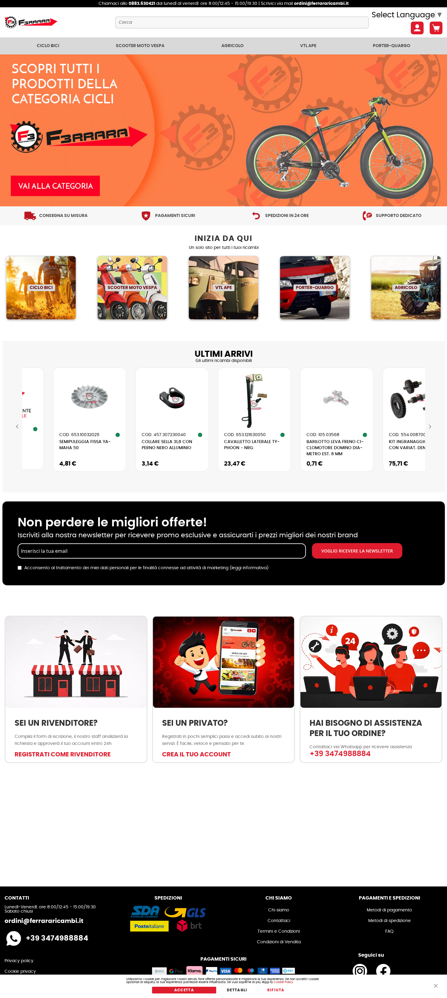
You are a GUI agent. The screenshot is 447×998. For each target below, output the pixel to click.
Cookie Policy (283, 982)
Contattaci (279, 921)
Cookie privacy (20, 971)
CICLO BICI (41, 288)
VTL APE (223, 288)
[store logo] (31, 22)
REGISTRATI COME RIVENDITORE (63, 755)
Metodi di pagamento (389, 910)
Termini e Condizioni (279, 931)
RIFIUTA (275, 990)
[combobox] (242, 22)
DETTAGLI (237, 990)
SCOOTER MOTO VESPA (132, 288)
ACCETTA (184, 990)
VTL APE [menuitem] (308, 46)
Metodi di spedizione (389, 921)
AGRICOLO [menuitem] (232, 46)
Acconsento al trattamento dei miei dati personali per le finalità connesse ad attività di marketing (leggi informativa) (146, 568)
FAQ (389, 931)
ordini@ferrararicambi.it (321, 4)
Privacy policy (19, 961)
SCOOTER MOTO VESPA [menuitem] (140, 46)
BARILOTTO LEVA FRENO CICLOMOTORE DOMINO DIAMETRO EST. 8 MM (304, 448)
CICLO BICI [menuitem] (48, 46)
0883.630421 (142, 4)
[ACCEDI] (417, 28)
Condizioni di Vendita (279, 942)
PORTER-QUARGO (315, 288)
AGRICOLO (406, 288)
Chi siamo (278, 910)
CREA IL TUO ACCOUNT (196, 755)
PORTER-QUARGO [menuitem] (391, 46)
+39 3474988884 (340, 754)
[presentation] (17, 427)
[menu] (223, 45)
